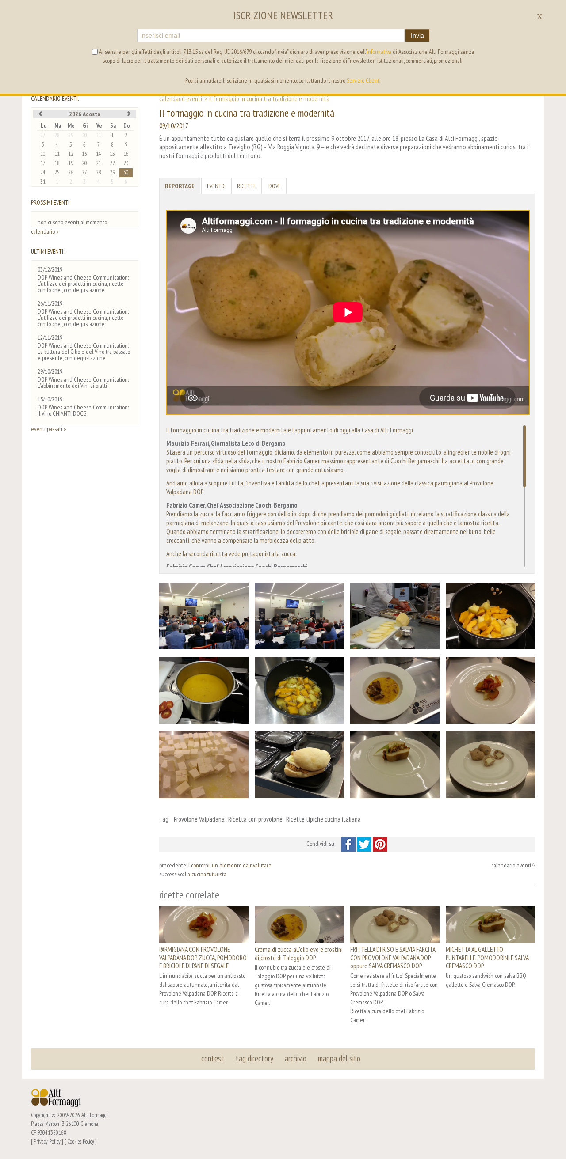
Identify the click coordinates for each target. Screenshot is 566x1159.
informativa (379, 52)
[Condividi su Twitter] (365, 844)
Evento (216, 186)
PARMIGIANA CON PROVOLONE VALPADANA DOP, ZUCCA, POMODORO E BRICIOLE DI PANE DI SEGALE (203, 957)
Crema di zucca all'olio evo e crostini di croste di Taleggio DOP (299, 953)
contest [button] (212, 1058)
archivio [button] (295, 1058)
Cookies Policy (80, 1141)
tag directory (254, 1058)
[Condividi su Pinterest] (380, 844)
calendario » (44, 231)
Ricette (246, 186)
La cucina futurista (205, 874)
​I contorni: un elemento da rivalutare (230, 865)
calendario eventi (180, 98)
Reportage (180, 186)
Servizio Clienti (364, 80)
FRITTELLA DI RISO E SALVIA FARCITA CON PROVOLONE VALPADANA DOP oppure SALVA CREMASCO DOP (392, 957)
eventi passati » (48, 429)
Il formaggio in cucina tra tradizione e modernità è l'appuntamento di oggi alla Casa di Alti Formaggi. (290, 429)
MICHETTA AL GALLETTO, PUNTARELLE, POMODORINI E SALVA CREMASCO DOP (487, 957)
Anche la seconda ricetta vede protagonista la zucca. (231, 553)
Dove (274, 186)
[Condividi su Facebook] (349, 844)
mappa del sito (339, 1058)
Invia (417, 35)
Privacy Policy (47, 1141)
